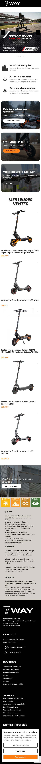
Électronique (7, 678)
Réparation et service (11, 713)
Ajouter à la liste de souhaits (37, 211)
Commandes (8, 701)
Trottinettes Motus (7, 298)
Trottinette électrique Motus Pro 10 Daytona (17, 452)
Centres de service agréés (13, 684)
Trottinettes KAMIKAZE (8, 249)
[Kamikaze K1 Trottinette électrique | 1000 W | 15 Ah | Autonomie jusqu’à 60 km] (20, 228)
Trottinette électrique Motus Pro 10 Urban (20, 300)
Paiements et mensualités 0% (14, 704)
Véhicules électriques (11, 669)
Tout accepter (20, 757)
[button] (17, 56)
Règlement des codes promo (14, 716)
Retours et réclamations (12, 710)
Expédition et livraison (11, 707)
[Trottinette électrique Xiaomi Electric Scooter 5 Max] (20, 379)
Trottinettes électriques (12, 667)
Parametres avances (21, 745)
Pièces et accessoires (11, 672)
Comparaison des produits (13, 698)
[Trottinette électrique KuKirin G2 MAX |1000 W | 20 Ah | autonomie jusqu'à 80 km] (20, 327)
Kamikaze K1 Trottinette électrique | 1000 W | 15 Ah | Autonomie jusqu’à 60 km (20, 251)
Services (6, 681)
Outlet (5, 675)
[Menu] (2, 3)
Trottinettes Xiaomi (7, 400)
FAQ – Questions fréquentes (13, 639)
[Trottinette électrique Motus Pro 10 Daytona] (20, 428)
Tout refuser (20, 751)
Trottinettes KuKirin (7, 348)
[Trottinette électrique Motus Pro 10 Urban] (20, 277)
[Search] (29, 3)
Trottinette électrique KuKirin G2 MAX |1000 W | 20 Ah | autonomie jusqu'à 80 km (20, 351)
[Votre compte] (33, 3)
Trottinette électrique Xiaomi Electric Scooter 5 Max (18, 403)
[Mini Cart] (37, 3)
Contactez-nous (9, 642)
